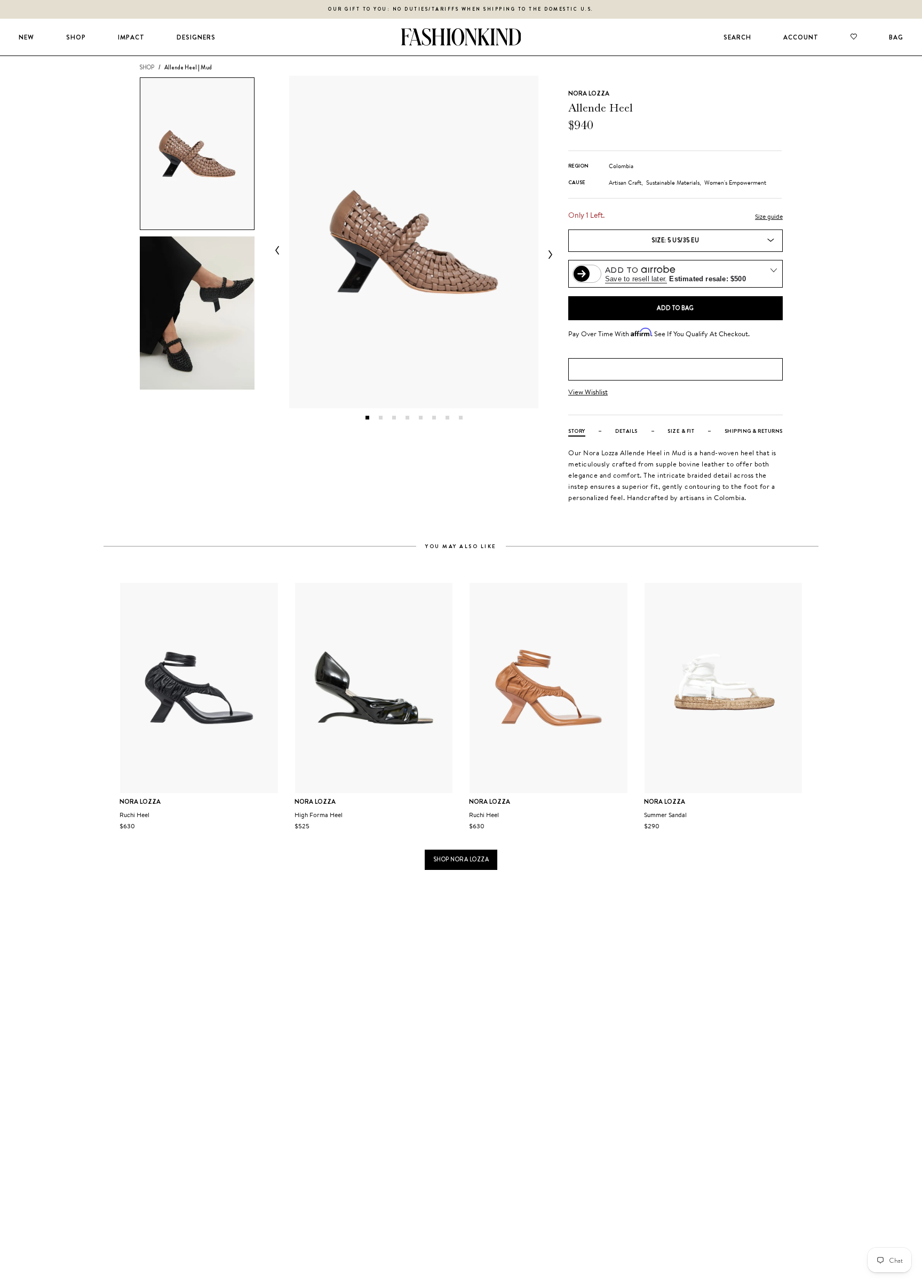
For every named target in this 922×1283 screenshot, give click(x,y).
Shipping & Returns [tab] (754, 431)
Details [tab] (626, 431)
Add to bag (675, 308)
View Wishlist (588, 392)
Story (576, 431)
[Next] (548, 254)
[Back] (279, 250)
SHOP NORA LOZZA (461, 859)
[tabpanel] (413, 242)
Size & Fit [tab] (680, 431)
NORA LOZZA (588, 93)
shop (146, 67)
